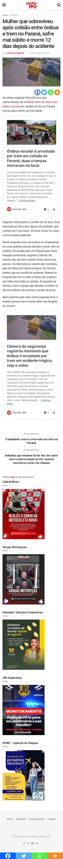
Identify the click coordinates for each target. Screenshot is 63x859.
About (10, 819)
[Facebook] (37, 92)
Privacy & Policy (36, 819)
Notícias (14, 15)
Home (5, 15)
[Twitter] (44, 92)
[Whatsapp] (51, 92)
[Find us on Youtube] (32, 843)
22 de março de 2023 (39, 53)
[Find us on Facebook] (24, 843)
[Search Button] (58, 5)
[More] (57, 92)
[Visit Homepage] (31, 5)
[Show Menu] (4, 5)
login (12, 477)
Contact (51, 819)
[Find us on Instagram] (37, 843)
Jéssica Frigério (15, 53)
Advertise (21, 819)
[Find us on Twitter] (28, 843)
